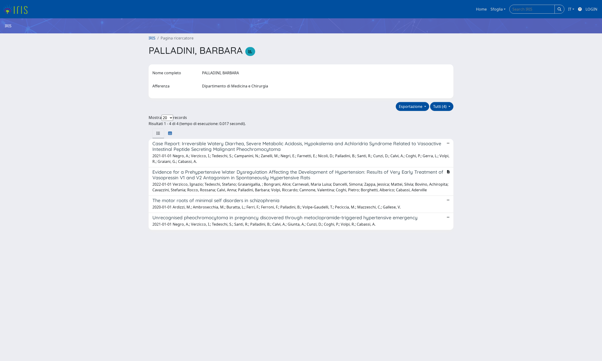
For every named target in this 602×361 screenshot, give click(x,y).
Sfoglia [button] (497, 9)
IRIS (152, 38)
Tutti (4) (440, 106)
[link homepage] (17, 9)
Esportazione (411, 106)
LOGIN (591, 9)
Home (481, 9)
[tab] (158, 133)
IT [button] (569, 9)
